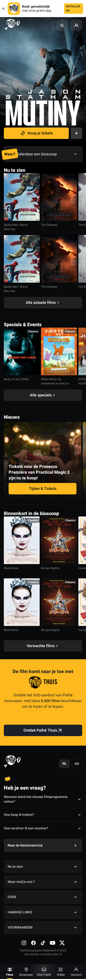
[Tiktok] (43, 943)
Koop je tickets (40, 133)
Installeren (73, 8)
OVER (12, 897)
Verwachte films (41, 646)
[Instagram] (24, 943)
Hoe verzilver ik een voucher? (26, 828)
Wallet (61, 975)
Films (9, 975)
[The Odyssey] (59, 197)
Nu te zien (15, 866)
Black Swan (11, 568)
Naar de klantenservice (25, 845)
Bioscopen (26, 975)
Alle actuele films (41, 302)
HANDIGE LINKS (20, 912)
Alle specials (41, 395)
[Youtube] (52, 943)
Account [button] (76, 975)
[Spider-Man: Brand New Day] (22, 197)
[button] (62, 25)
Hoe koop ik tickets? (19, 814)
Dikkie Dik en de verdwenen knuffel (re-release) (55, 383)
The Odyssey (49, 225)
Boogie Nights (50, 568)
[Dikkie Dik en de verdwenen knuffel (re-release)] (59, 351)
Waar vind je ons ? (21, 881)
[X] (62, 943)
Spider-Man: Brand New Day (15, 227)
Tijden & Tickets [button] (42, 489)
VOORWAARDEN (20, 927)
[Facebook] (33, 943)
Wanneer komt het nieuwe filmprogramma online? (36, 799)
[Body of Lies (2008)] (22, 351)
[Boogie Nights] (59, 540)
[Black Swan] (22, 540)
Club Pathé (44, 975)
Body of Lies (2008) (16, 379)
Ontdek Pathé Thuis (40, 730)
